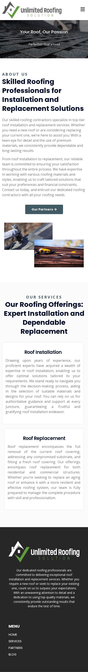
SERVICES (15, 641)
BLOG (12, 654)
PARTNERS (16, 648)
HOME (13, 634)
